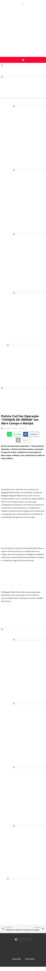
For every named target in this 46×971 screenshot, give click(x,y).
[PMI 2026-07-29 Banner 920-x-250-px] (23, 65)
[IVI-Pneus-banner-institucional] (29, 293)
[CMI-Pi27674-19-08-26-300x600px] (29, 170)
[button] (23, 60)
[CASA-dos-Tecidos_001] (23, 346)
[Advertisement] (23, 33)
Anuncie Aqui (16, 959)
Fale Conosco (29, 959)
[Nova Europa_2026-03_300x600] (29, 107)
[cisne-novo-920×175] (23, 629)
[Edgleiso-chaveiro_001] (29, 234)
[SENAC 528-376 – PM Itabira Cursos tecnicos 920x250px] (23, 77)
